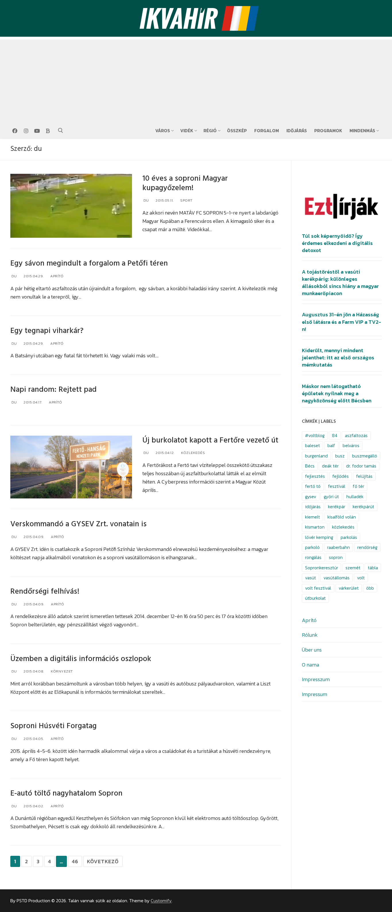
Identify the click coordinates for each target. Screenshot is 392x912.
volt (361, 577)
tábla (373, 567)
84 (334, 435)
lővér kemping (319, 537)
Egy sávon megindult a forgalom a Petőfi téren (89, 263)
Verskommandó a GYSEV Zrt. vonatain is (78, 524)
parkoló (312, 547)
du (145, 200)
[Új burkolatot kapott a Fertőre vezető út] (71, 467)
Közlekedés (192, 452)
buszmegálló (364, 456)
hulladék (355, 496)
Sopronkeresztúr (321, 567)
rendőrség (367, 547)
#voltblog (315, 435)
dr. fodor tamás (361, 466)
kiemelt (312, 517)
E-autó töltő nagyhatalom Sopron (66, 793)
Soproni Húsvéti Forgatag (53, 726)
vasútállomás (336, 577)
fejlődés (340, 476)
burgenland (316, 456)
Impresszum (316, 679)
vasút (310, 577)
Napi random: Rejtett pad (53, 389)
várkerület (349, 588)
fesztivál (336, 486)
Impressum (314, 694)
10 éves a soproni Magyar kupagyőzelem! (185, 183)
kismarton (315, 527)
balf (331, 445)
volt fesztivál (318, 588)
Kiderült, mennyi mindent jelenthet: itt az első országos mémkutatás (338, 358)
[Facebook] (15, 130)
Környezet (61, 671)
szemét (353, 567)
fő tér (358, 486)
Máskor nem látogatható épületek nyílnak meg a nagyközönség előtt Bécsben (336, 393)
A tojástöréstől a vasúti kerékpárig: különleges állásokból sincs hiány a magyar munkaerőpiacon (340, 282)
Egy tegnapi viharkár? (47, 331)
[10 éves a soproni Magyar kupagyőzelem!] (71, 206)
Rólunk (310, 635)
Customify (161, 900)
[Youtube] (37, 130)
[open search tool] (60, 130)
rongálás (313, 557)
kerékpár (336, 506)
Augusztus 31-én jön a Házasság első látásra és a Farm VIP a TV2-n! (341, 322)
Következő (103, 861)
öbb (370, 588)
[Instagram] (25, 130)
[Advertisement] (196, 80)
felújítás (364, 476)
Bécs (310, 466)
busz (340, 456)
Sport (186, 200)
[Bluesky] (48, 130)
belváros (351, 445)
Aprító (56, 276)
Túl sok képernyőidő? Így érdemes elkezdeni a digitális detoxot (337, 243)
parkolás (349, 537)
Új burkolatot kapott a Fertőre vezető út (210, 440)
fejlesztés (315, 476)
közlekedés (343, 527)
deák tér (330, 466)
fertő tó (313, 486)
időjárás (313, 506)
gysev (310, 496)
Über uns (312, 650)
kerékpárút (363, 506)
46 (75, 861)
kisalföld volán (341, 517)
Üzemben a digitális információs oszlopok (80, 659)
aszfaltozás (356, 435)
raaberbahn (338, 547)
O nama (310, 665)
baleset (312, 445)
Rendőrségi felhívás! (44, 591)
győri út (331, 496)
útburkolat (315, 598)
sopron (336, 557)
